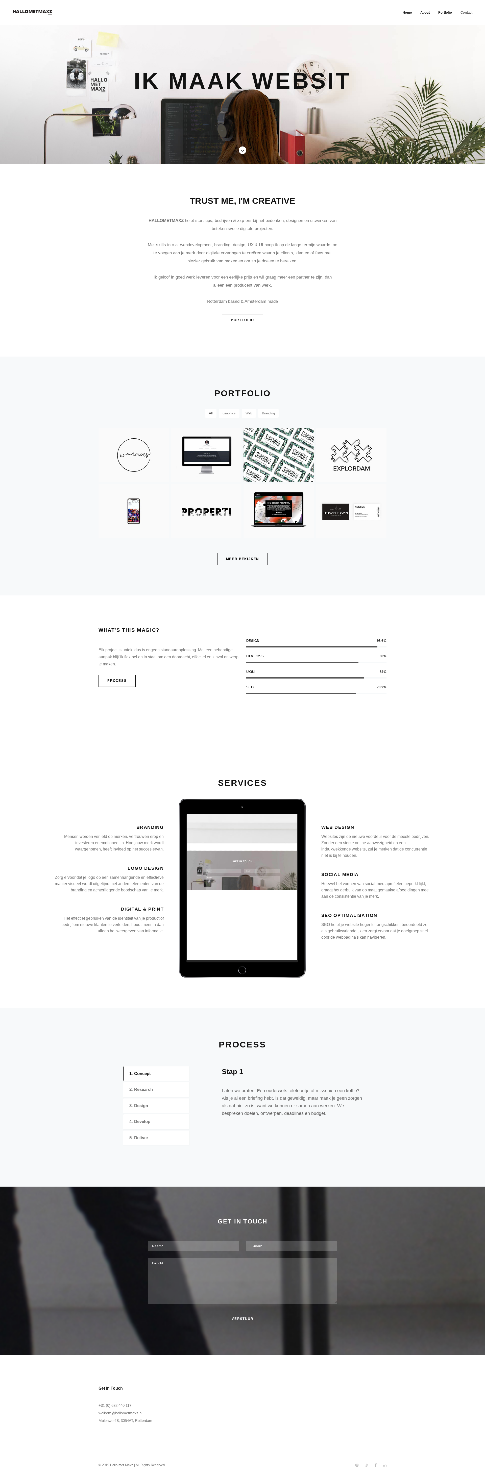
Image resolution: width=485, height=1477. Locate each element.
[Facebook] (375, 1465)
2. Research (141, 1089)
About (425, 12)
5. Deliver (138, 1137)
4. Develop (139, 1121)
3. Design (138, 1105)
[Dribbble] (366, 1465)
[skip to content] (242, 150)
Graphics (229, 413)
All (211, 413)
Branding (268, 413)
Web (249, 413)
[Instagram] (356, 1465)
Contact (466, 12)
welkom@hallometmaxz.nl (120, 1413)
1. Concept (140, 1073)
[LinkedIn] (384, 1465)
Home (407, 12)
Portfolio (445, 12)
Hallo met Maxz (121, 1465)
